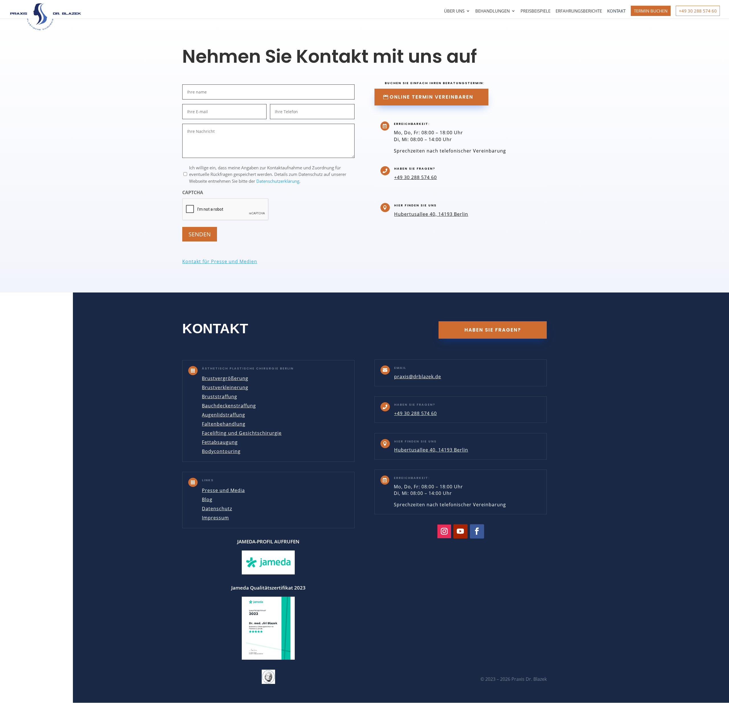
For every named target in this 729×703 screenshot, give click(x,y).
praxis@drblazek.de (417, 376)
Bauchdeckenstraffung (229, 406)
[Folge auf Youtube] (460, 531)
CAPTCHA (192, 192)
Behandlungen (492, 11)
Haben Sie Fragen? (492, 329)
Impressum (215, 518)
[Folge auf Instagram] (444, 531)
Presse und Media (223, 490)
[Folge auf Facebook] (477, 531)
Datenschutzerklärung (277, 181)
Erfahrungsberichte (579, 11)
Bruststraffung (219, 396)
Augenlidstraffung (223, 415)
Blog (207, 499)
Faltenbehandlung (223, 424)
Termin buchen (650, 11)
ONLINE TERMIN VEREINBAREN (431, 97)
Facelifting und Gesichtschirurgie (242, 433)
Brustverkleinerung (225, 387)
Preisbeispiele (535, 11)
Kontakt (616, 11)
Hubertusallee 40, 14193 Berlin (431, 214)
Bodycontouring (221, 451)
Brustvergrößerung (225, 378)
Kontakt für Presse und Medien (219, 261)
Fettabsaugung (220, 442)
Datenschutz (217, 508)
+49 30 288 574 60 (698, 11)
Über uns (454, 11)
